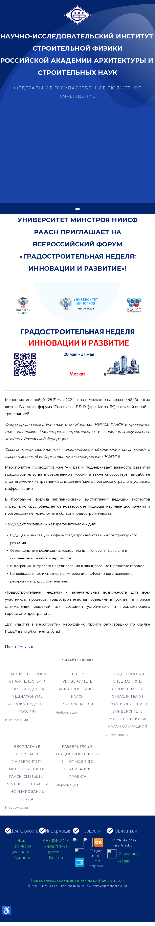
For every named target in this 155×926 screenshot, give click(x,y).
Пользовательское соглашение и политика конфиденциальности (77, 880)
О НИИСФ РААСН (56, 840)
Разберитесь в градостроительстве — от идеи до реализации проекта (77, 762)
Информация (16, 720)
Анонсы (26, 646)
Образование (22, 857)
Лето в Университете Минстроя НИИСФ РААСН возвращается (77, 689)
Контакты (56, 857)
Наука (22, 840)
